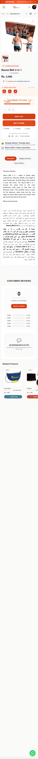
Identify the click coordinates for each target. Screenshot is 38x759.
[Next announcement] (32, 2)
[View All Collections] (31, 14)
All (7, 14)
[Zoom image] (33, 21)
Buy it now (19, 123)
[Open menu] (4, 7)
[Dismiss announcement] (35, 2)
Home (3, 14)
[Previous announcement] (3, 2)
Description (10, 159)
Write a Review (19, 306)
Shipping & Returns (25, 158)
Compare (18, 128)
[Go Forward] (35, 14)
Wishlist (7, 128)
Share (28, 128)
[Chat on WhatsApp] (32, 752)
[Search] (29, 7)
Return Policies (19, 163)
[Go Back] (26, 14)
